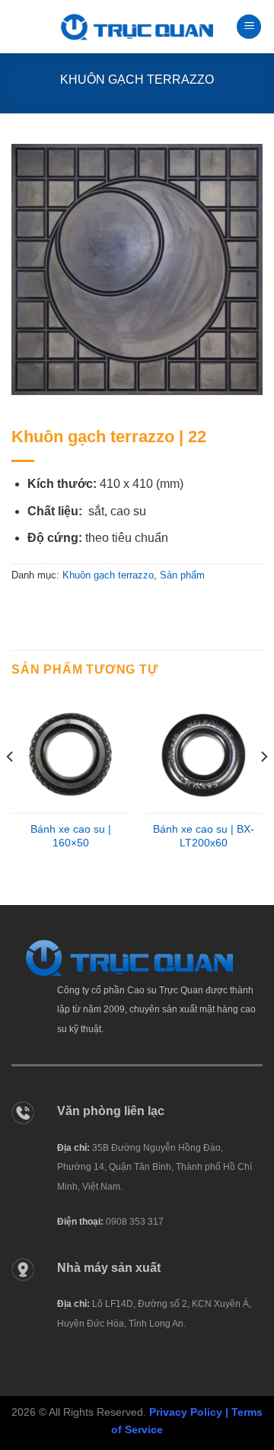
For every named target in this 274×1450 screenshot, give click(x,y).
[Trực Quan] (137, 27)
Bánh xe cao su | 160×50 (70, 836)
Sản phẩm (182, 575)
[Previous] (10, 787)
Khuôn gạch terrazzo (137, 79)
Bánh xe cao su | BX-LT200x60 (203, 836)
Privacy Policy (185, 1412)
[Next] (263, 787)
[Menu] (249, 27)
